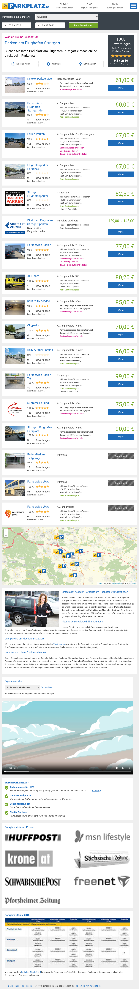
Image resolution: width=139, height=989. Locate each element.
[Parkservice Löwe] (74, 564)
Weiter (121, 88)
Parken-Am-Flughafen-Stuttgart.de (34, 107)
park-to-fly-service (38, 301)
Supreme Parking (38, 403)
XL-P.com (33, 276)
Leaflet (100, 583)
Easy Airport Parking (40, 349)
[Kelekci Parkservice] (73, 575)
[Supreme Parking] (42, 571)
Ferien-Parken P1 (38, 134)
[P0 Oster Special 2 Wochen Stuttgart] (66, 556)
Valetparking (59, 644)
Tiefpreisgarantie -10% (22, 787)
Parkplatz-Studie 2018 (31, 972)
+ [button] (6, 531)
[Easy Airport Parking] (79, 551)
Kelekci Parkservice (39, 78)
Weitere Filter (47, 687)
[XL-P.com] (97, 555)
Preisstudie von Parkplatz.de (88, 986)
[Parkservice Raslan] (59, 552)
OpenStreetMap (117, 583)
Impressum (27, 986)
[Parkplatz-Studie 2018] (67, 969)
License (133, 583)
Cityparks (33, 325)
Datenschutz (13, 986)
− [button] (6, 535)
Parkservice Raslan (39, 245)
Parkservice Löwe (38, 481)
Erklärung (96, 790)
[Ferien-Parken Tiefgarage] (62, 566)
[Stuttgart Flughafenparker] (59, 537)
